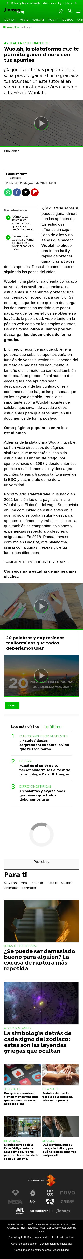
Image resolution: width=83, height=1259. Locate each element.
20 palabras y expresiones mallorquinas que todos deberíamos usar (35, 643)
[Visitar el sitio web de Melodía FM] (20, 1211)
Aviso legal (15, 1237)
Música (67, 19)
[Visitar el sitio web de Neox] (50, 1193)
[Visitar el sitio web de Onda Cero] (50, 1202)
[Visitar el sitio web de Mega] (15, 1202)
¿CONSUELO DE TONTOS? (20, 946)
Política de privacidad (36, 1237)
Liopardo (25, 761)
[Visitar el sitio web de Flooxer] (63, 1211)
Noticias (38, 19)
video (12, 706)
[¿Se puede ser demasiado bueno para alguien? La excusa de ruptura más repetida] (41, 921)
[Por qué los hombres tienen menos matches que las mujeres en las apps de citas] (22, 1075)
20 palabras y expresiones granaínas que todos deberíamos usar (42, 795)
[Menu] (78, 11)
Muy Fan (10, 19)
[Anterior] (7, 3)
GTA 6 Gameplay (52, 3)
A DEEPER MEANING (17, 1028)
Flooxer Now (11, 27)
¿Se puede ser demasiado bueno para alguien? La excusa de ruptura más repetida (39, 960)
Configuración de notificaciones (32, 1249)
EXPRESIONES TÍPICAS (35, 787)
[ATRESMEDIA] (41, 1180)
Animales (11, 888)
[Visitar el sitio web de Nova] (67, 1193)
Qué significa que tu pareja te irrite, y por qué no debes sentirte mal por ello (59, 1150)
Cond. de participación (24, 1243)
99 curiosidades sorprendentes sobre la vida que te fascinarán (44, 745)
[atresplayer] (61, 11)
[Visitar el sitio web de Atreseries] (33, 1202)
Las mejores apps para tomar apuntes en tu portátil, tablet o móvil (23, 243)
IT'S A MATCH (50, 1089)
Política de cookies (63, 1237)
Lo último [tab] (53, 727)
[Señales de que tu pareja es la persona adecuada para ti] (60, 1075)
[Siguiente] (76, 3)
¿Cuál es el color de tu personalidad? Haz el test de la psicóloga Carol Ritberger (44, 770)
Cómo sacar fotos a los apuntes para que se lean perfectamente (22, 223)
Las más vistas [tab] (25, 727)
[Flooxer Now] (19, 11)
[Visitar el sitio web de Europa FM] (67, 1202)
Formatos (29, 888)
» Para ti (26, 27)
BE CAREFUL (12, 1141)
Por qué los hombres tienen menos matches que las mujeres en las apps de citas (21, 1099)
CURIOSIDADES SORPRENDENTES (43, 736)
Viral (24, 19)
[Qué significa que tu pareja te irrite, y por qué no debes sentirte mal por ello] (60, 1126)
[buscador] (70, 11)
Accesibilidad (61, 1249)
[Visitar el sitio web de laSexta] (33, 1193)
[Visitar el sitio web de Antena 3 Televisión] (15, 1193)
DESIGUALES (12, 1089)
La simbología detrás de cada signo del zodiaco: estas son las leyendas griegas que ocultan (38, 1042)
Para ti (53, 19)
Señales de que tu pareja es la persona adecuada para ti (57, 1097)
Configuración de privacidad (56, 1243)
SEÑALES (48, 1141)
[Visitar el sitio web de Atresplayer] (41, 1211)
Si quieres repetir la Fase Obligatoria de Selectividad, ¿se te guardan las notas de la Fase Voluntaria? (21, 1152)
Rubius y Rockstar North (25, 3)
